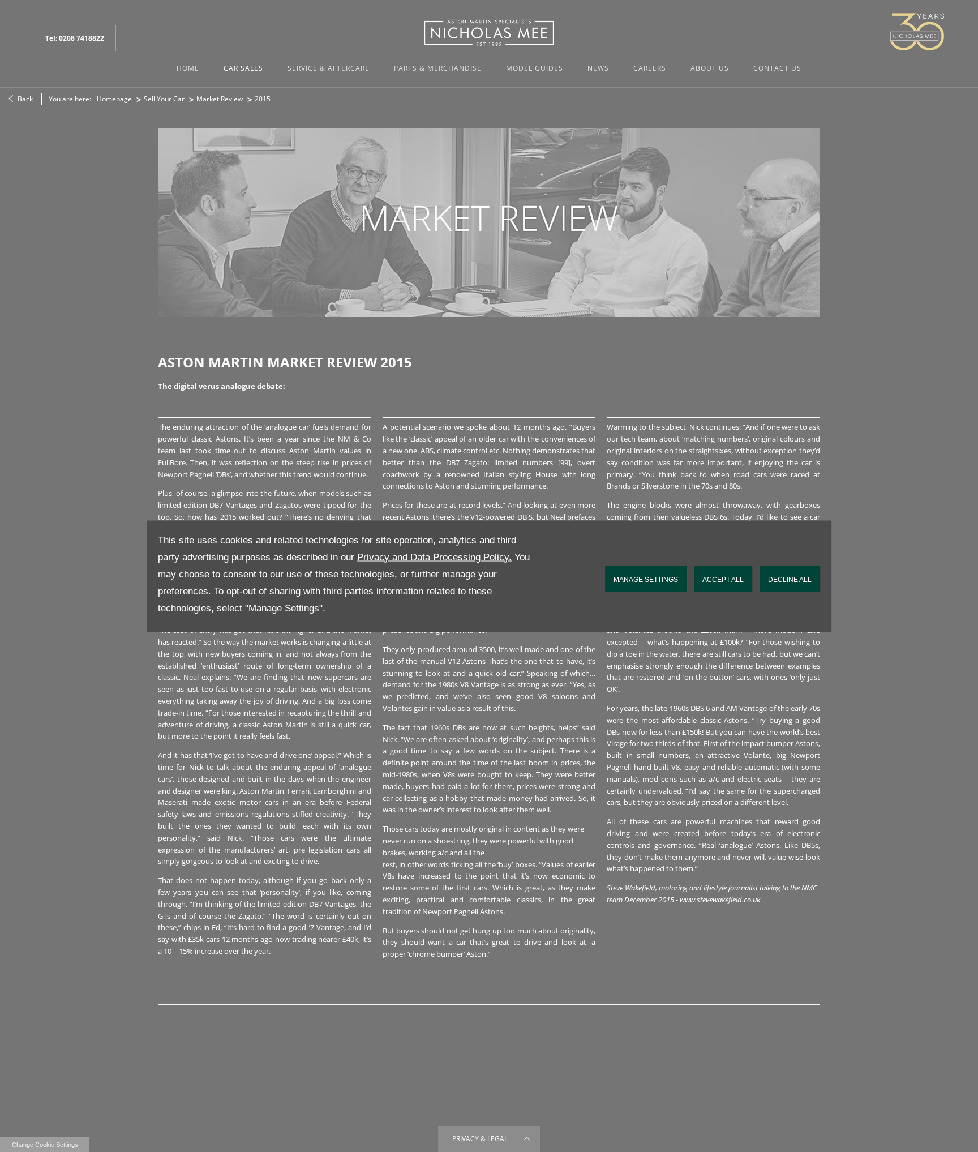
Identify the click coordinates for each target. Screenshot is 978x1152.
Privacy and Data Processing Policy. (434, 556)
